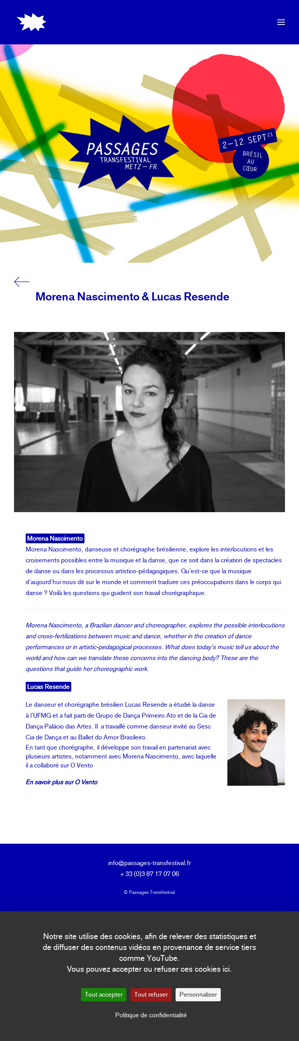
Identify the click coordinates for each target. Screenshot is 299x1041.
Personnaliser (198, 994)
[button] (281, 22)
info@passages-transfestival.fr (149, 862)
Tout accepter (104, 994)
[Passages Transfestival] (31, 22)
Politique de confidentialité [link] (151, 1015)
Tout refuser (151, 994)
